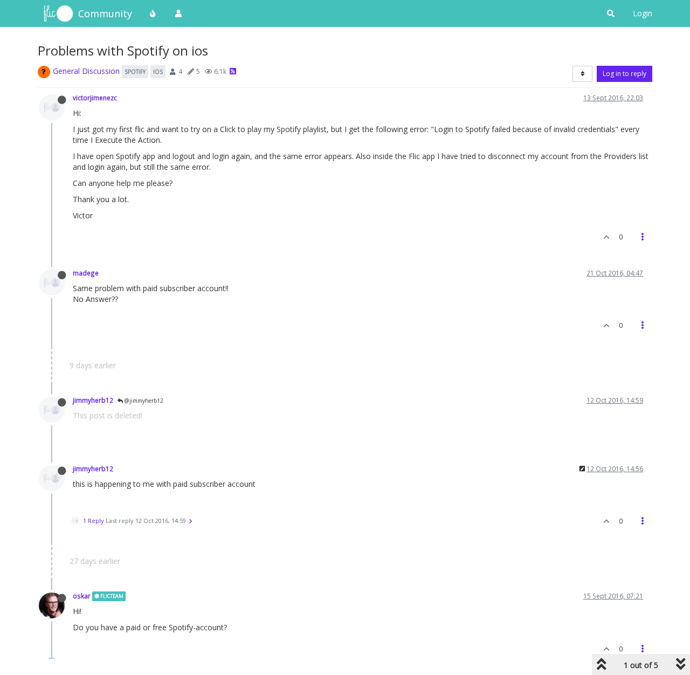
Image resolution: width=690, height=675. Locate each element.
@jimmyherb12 (143, 400)
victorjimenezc (95, 97)
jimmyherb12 (93, 400)
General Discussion (86, 71)
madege (86, 272)
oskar (82, 595)
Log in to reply (624, 73)
